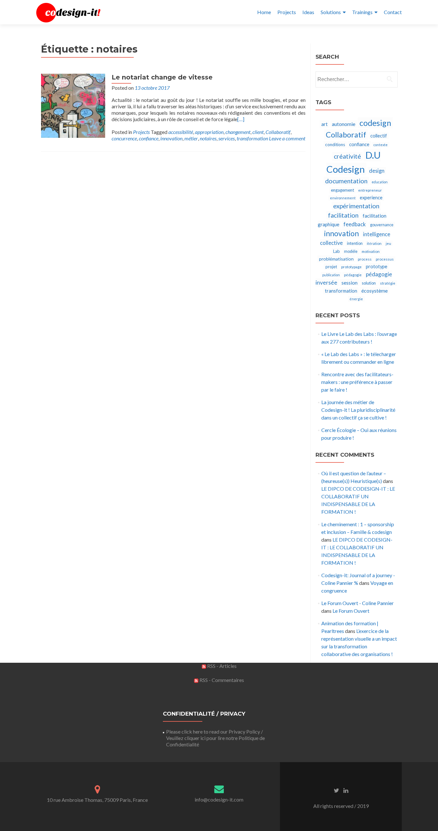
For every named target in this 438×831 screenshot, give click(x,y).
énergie (356, 299)
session (349, 283)
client (258, 132)
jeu (388, 243)
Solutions (331, 12)
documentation (346, 181)
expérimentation (356, 206)
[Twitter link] (336, 790)
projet (331, 266)
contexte (381, 145)
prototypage (351, 267)
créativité (347, 156)
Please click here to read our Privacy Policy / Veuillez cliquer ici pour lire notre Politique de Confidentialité (215, 737)
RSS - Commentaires (221, 680)
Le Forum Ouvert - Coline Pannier (357, 603)
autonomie (343, 124)
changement (237, 132)
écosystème (374, 290)
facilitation (343, 215)
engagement (342, 190)
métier (191, 138)
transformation (252, 138)
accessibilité (180, 132)
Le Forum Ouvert (351, 611)
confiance (148, 138)
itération (374, 243)
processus (385, 259)
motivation (371, 251)
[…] (240, 119)
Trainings (362, 12)
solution (369, 283)
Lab (336, 251)
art (324, 124)
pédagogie (353, 275)
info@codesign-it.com (219, 799)
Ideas (308, 12)
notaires (208, 138)
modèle (351, 251)
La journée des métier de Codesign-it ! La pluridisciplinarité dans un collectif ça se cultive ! (358, 409)
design (376, 171)
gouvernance (381, 224)
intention (355, 243)
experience (371, 197)
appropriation (209, 132)
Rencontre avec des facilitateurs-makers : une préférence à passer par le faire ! (357, 382)
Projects (286, 12)
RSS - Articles (221, 666)
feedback (354, 224)
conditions (335, 144)
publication (331, 275)
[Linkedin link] (345, 790)
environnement (343, 198)
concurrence (124, 138)
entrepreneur (370, 190)
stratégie (387, 283)
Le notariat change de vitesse (162, 77)
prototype (376, 266)
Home (264, 12)
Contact (393, 12)
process (365, 259)
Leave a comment (287, 138)
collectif (378, 135)
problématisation (336, 259)
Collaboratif (278, 132)
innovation (171, 138)
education (380, 182)
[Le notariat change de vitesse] (73, 105)
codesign (375, 123)
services (226, 138)
